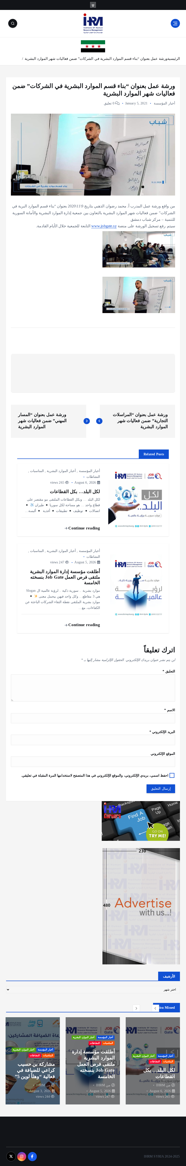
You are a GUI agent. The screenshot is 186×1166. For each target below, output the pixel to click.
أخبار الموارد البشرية (61, 471)
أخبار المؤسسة (164, 103)
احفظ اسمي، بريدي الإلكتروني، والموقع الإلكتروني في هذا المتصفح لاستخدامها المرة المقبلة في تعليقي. (95, 775)
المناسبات (37, 471)
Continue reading (83, 528)
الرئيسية (173, 59)
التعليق (169, 671)
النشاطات (93, 477)
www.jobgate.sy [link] (104, 226)
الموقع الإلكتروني (163, 754)
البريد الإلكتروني (162, 732)
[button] (155, 1008)
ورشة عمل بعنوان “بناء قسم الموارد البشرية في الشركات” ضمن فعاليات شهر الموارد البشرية (96, 59)
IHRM (159, 1085)
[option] (151, 1060)
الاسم (169, 710)
